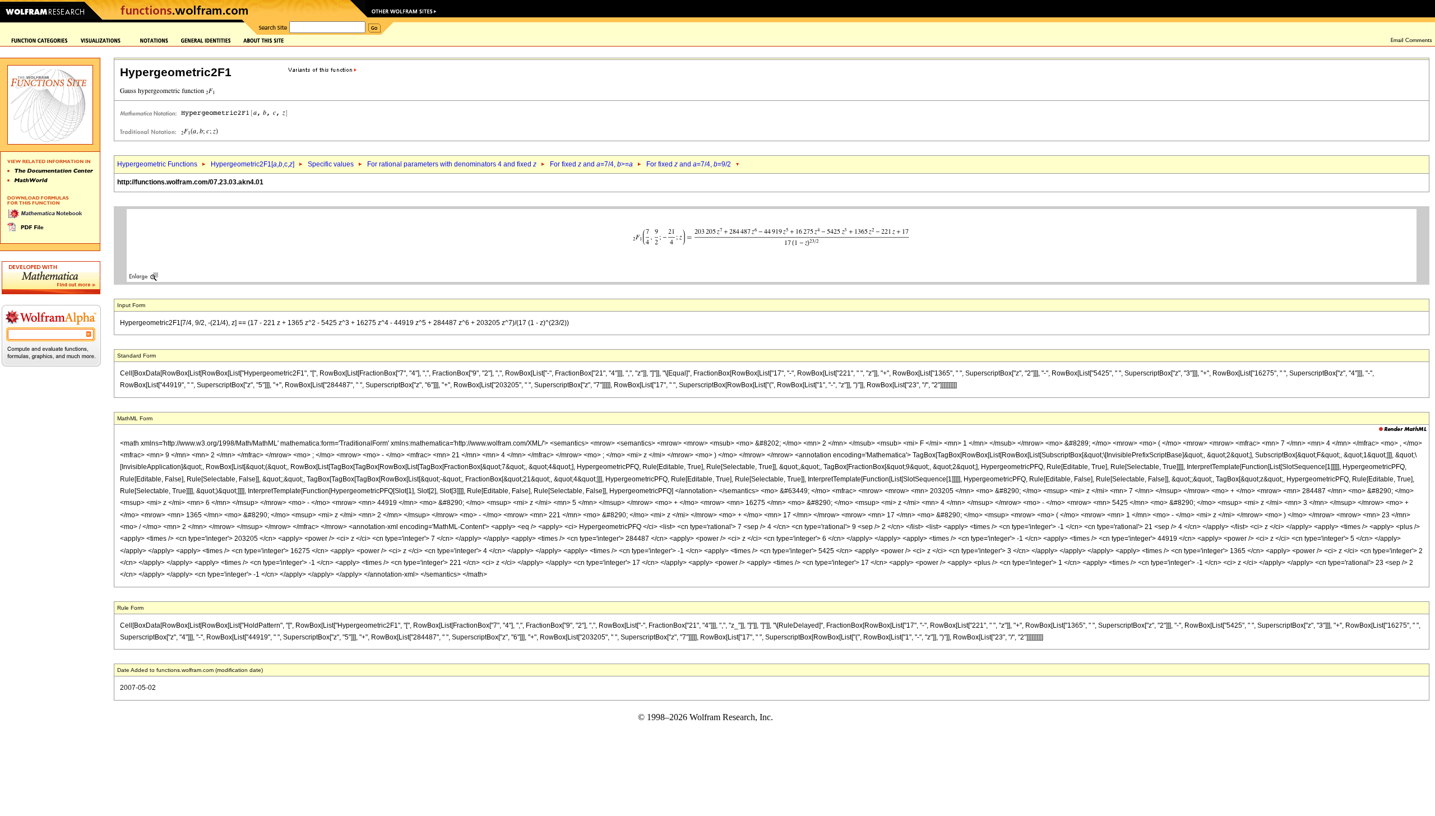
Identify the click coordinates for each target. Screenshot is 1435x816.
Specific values (331, 164)
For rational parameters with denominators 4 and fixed (451, 164)
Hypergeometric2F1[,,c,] (252, 164)
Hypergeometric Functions (157, 164)
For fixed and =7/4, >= (591, 164)
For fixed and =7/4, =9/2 (688, 164)
